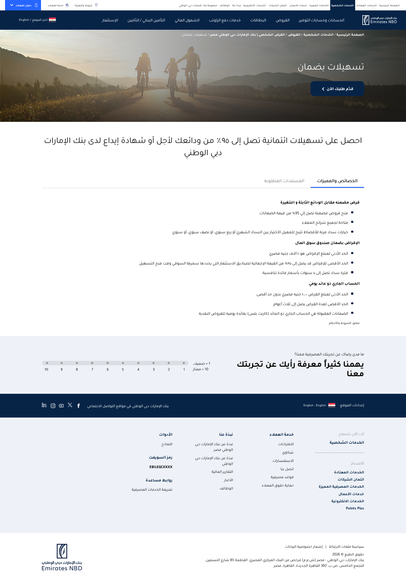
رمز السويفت (160, 456)
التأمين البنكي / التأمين (146, 19)
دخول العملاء (24, 5)
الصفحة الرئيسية (389, 5)
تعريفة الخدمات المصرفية (152, 489)
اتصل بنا (287, 469)
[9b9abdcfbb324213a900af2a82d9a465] (376, 20)
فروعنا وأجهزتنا (83, 5)
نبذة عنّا (236, 5)
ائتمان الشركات (278, 5)
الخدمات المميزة (319, 5)
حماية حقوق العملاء (278, 485)
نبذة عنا (226, 434)
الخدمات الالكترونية (254, 5)
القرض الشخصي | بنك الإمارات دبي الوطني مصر (247, 34)
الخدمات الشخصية (342, 5)
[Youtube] (61, 405)
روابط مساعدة (159, 479)
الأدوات (165, 434)
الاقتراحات (286, 444)
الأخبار (228, 480)
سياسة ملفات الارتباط (346, 546)
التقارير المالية (222, 471)
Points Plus (355, 508)
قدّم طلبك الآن (340, 88)
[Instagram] (53, 405)
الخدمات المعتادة (366, 5)
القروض (282, 19)
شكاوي (288, 452)
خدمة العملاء (55, 5)
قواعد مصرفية (282, 477)
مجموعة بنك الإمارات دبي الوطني (198, 5)
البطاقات (258, 19)
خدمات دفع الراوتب (225, 19)
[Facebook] (78, 405)
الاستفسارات (283, 460)
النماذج (166, 444)
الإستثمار (110, 19)
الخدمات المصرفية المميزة (341, 486)
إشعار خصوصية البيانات (304, 546)
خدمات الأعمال (298, 5)
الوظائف (225, 5)
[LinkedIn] (44, 405)
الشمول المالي (187, 19)
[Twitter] (70, 405)
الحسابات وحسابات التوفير (321, 19)
